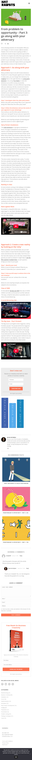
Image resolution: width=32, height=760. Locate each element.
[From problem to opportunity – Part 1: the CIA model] (16, 528)
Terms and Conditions (7, 741)
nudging (3, 79)
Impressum (5, 744)
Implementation (5, 701)
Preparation (4, 709)
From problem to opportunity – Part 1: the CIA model (16, 542)
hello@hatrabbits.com (7, 736)
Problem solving (5, 714)
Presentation (4, 712)
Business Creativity (5, 695)
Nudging (3, 707)
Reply (21, 555)
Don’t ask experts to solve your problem (16, 483)
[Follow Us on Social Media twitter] (13, 684)
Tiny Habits (16, 81)
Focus (2, 699)
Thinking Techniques (6, 716)
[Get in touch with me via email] (8, 448)
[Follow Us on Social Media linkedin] (6, 684)
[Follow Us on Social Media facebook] (2, 684)
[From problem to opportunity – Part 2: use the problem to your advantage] (16, 499)
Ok (16, 757)
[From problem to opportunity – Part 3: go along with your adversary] (16, 17)
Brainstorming (4, 693)
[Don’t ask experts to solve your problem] (16, 470)
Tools (2, 718)
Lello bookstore (8, 127)
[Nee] (30, 754)
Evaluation (3, 697)
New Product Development (7, 705)
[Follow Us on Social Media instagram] (9, 684)
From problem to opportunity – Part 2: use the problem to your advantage (16, 512)
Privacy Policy (5, 743)
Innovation (3, 703)
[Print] (8, 43)
